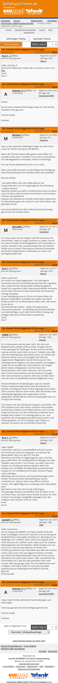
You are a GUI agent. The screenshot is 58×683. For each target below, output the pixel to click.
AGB (41, 666)
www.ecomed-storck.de (29, 663)
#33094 (55, 223)
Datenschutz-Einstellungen (29, 669)
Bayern (43, 61)
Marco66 (16, 226)
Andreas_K (17, 90)
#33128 (55, 434)
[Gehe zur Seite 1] (49, 44)
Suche (42, 30)
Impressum (20, 666)
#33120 (55, 331)
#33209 (55, 516)
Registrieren (37, 20)
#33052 (55, 52)
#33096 (55, 265)
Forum (17, 20)
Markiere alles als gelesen (13, 648)
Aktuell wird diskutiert (25, 30)
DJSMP (5, 334)
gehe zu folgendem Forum (15, 626)
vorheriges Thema (16, 38)
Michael (16, 135)
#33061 (55, 131)
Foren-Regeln (30, 646)
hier (3, 70)
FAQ (50, 30)
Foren (8, 30)
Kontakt (43, 651)
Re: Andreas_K (7, 52)
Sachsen (42, 340)
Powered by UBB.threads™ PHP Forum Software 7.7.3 (29, 682)
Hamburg (44, 140)
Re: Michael (50, 220)
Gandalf (6, 519)
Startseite (5, 20)
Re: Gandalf (50, 582)
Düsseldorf (44, 232)
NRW (41, 525)
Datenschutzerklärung (11, 646)
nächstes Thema (42, 38)
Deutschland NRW (46, 95)
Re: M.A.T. (50, 84)
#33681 (55, 585)
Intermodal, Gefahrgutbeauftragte (17, 23)
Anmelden (52, 20)
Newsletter (29, 32)
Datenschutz (32, 666)
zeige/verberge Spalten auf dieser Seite (29, 641)
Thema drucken (11, 44)
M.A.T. (5, 55)
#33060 (55, 87)
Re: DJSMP (50, 431)
